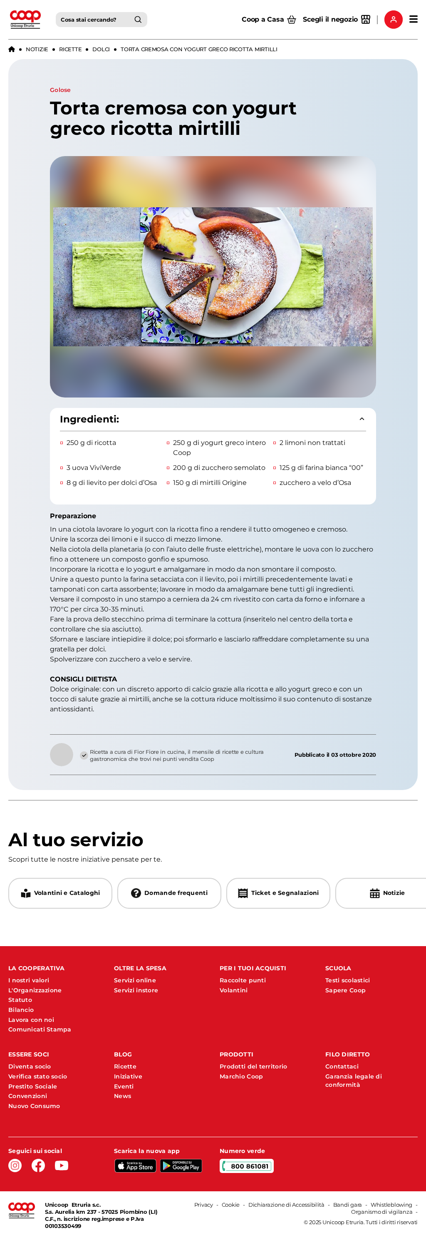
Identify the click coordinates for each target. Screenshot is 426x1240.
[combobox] (101, 19)
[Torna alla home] (11, 49)
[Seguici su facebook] (38, 1165)
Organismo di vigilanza (381, 1211)
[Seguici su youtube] (61, 1165)
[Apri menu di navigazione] (413, 19)
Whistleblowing (391, 1204)
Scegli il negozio (330, 19)
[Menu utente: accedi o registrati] (393, 19)
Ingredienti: (89, 419)
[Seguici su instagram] (15, 1165)
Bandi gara (347, 1204)
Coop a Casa (263, 19)
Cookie (231, 1204)
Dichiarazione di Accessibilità (286, 1204)
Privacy (203, 1204)
